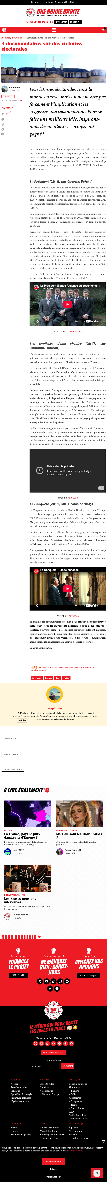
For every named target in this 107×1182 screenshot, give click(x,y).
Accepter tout (53, 1161)
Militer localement (49, 1127)
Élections (36, 677)
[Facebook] (51, 22)
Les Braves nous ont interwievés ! (20, 900)
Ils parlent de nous (78, 1138)
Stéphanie (14, 87)
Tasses (74, 1105)
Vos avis (73, 1134)
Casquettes (76, 1101)
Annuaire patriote (49, 1138)
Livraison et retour (78, 1118)
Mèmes (14, 1127)
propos (73, 1127)
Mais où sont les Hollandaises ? (79, 835)
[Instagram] (31, 22)
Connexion (100, 739)
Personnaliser (53, 1177)
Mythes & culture (20, 1101)
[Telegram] (43, 22)
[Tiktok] (35, 22)
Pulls (73, 1094)
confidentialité (75, 1151)
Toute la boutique (78, 1084)
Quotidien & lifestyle (21, 1094)
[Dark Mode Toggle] (97, 1173)
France (48, 677)
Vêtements (74, 1087)
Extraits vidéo (47, 1084)
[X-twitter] (27, 22)
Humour (15, 1131)
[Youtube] (39, 22)
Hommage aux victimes (52, 1134)
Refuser (53, 1169)
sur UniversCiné (74, 331)
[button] (103, 1142)
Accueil (5, 37)
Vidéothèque (46, 1091)
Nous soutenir (76, 1131)
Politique (17, 37)
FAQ (71, 1112)
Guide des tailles (77, 1115)
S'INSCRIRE (67, 1066)
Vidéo (66, 677)
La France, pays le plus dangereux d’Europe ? (22, 835)
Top (57, 677)
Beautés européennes (21, 1134)
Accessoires (75, 1098)
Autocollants (77, 1108)
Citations (44, 1087)
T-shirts (75, 1091)
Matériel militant (49, 1131)
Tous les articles (19, 1087)
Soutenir (18, 975)
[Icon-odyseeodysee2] (47, 22)
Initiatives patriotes (66, 830)
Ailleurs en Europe (49, 1094)
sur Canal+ (74, 497)
